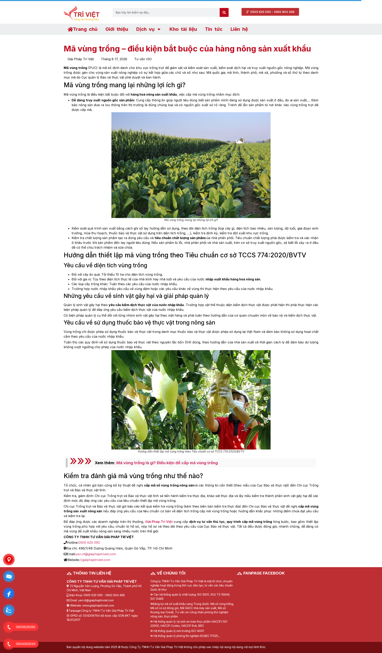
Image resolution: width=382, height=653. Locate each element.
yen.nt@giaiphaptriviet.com (96, 554)
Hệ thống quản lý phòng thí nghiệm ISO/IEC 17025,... (187, 635)
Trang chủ (85, 29)
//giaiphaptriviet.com (95, 560)
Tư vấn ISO (143, 59)
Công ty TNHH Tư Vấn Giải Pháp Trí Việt (107, 610)
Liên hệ (239, 29)
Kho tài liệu (183, 29)
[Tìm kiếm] (224, 12)
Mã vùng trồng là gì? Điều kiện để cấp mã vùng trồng (167, 462)
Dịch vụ (145, 29)
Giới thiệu (116, 29)
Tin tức (213, 29)
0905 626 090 (89, 542)
